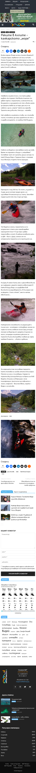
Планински (9, 5)
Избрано (3, 738)
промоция (30, 647)
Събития (4, 744)
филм (19, 657)
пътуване (6, 650)
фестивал (13, 656)
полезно (4, 647)
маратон (19, 641)
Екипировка (15, 719)
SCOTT (9, 622)
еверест (5, 635)
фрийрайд (24, 656)
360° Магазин (25, 764)
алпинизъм (7, 628)
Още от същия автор (20, 492)
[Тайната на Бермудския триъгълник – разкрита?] (5, 710)
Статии (14, 712)
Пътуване (4, 750)
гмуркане (13, 631)
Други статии (8, 695)
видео (5, 631)
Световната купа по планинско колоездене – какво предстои (27, 483)
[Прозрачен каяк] (5, 701)
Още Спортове (23, 8)
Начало (3, 29)
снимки (19, 650)
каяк (17, 471)
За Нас (7, 764)
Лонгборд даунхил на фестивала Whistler (8, 482)
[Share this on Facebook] (7, 51)
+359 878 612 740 (22, 672)
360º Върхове (8, 766)
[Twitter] (25, 687)
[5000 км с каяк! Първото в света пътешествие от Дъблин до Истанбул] (5, 517)
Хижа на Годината (17, 11)
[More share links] (29, 51)
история (21, 638)
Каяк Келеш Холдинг (25, 471)
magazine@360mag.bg (22, 682)
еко (20, 634)
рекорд (13, 650)
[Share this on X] (14, 51)
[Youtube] (30, 687)
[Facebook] (15, 687)
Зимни (7, 1)
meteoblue (18, 613)
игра (27, 634)
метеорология (27, 641)
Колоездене (23, 622)
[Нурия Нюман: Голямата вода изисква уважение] (5, 499)
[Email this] (21, 51)
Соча (3, 474)
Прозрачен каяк (17, 699)
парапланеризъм (15, 644)
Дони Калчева (10, 471)
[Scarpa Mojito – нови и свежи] (5, 719)
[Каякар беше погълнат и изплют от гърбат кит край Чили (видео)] (5, 508)
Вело (7, 8)
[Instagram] (20, 687)
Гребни (3, 32)
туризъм (24, 653)
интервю (13, 638)
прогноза (10, 647)
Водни (15, 1)
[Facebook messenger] (11, 51)
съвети (5, 653)
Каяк (7, 32)
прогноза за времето (20, 647)
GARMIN (4, 622)
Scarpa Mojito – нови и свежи (20, 717)
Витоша (14, 622)
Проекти (20, 766)
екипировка (14, 635)
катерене (6, 641)
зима (23, 634)
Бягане (27, 5)
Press (14, 766)
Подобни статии (7, 492)
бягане (23, 628)
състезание (14, 653)
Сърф (13, 625)
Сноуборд (6, 625)
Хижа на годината (21, 625)
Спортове (12, 32)
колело (14, 641)
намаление (5, 644)
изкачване (5, 638)
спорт (24, 650)
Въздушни (24, 1)
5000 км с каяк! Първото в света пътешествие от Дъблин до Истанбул (21, 517)
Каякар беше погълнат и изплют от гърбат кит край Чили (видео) (22, 508)
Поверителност (18, 768)
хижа (30, 657)
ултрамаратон (6, 656)
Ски (30, 622)
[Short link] (25, 51)
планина (24, 644)
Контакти (27, 766)
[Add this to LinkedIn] (18, 51)
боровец (15, 628)
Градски (19, 5)
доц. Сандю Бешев (23, 631)
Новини (3, 732)
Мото (13, 8)
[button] (33, 24)
